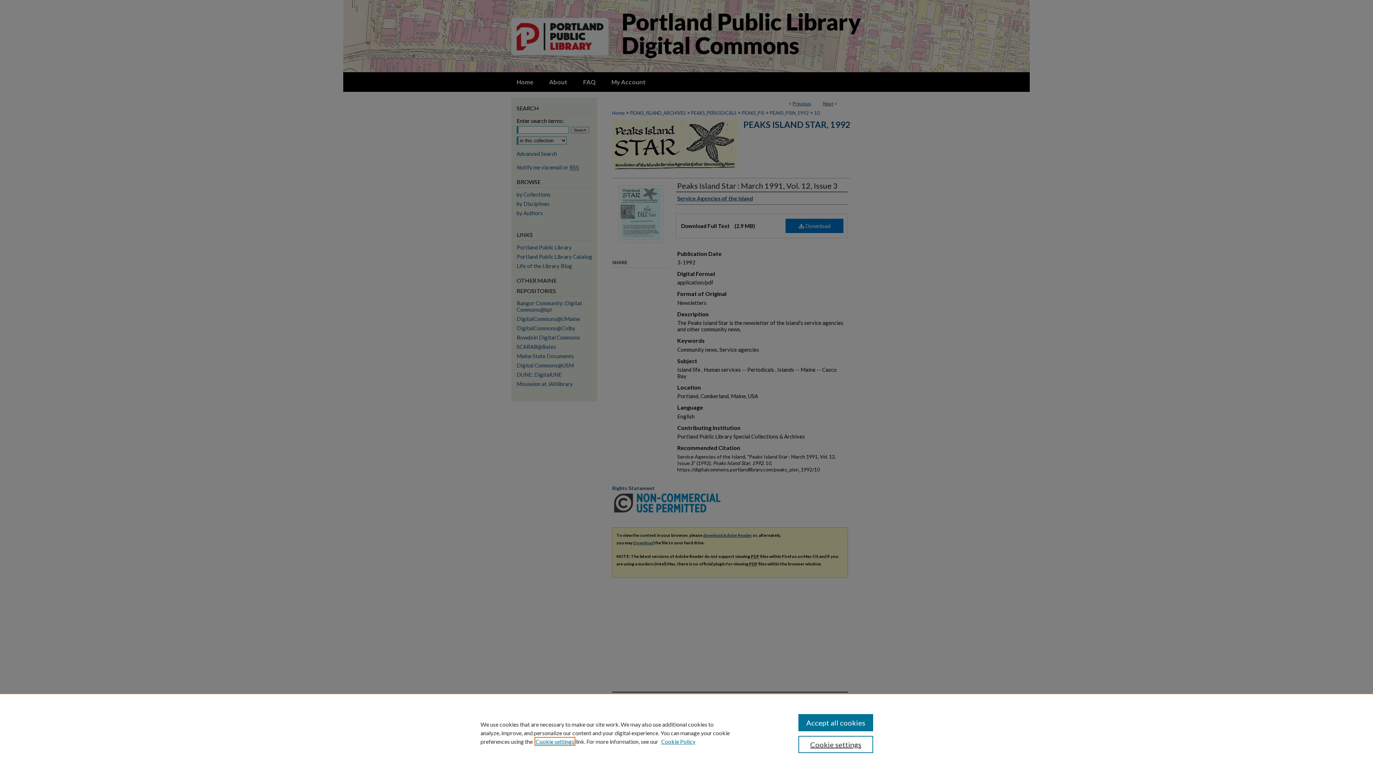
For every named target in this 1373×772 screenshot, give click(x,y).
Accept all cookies (835, 722)
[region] (686, 732)
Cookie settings (555, 741)
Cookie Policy (678, 741)
